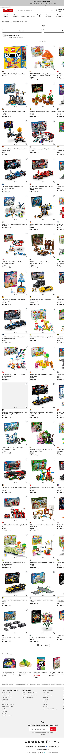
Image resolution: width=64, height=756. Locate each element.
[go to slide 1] (39, 5)
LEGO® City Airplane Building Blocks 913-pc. (14, 224)
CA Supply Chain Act (54, 746)
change (22, 37)
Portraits (45, 702)
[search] (53, 10)
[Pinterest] (36, 741)
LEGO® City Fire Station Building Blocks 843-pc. (14, 525)
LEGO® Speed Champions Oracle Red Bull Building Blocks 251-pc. (41, 413)
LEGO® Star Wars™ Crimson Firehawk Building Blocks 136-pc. (12, 262)
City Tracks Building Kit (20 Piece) (11, 637)
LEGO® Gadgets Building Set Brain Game (13, 74)
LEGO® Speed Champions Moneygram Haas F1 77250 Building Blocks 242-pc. (14, 413)
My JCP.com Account (7, 695)
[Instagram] (29, 741)
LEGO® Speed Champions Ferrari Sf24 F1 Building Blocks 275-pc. (41, 187)
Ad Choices (40, 752)
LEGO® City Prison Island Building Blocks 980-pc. (13, 112)
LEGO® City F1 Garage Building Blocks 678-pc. (43, 149)
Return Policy (5, 702)
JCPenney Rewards (7, 697)
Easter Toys (50, 684)
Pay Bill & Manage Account (29, 692)
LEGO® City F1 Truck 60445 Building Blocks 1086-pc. (14, 488)
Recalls (4, 709)
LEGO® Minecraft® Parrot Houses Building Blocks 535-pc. (42, 488)
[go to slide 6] (46, 5)
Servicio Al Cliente (7, 716)
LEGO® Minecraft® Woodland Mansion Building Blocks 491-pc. (41, 262)
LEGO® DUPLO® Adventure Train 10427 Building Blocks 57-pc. (13, 563)
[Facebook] (32, 741)
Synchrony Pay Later (7, 706)
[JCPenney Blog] (42, 741)
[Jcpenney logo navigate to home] (8, 10)
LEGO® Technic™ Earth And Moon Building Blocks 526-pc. (14, 149)
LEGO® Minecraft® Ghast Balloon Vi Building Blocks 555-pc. (42, 525)
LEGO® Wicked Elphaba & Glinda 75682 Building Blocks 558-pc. (41, 450)
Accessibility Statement (43, 749)
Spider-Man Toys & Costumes (29, 684)
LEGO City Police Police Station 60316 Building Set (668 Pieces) (12, 448)
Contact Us (5, 699)
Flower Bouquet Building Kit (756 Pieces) (41, 637)
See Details (42, 734)
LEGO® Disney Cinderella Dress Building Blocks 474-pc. (13, 300)
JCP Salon (45, 699)
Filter (22, 31)
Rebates (4, 713)
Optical (45, 704)
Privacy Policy (29, 746)
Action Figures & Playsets (16, 684)
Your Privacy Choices (40, 746)
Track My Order (6, 692)
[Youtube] (39, 741)
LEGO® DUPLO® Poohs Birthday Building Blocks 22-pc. (41, 375)
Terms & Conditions (31, 752)
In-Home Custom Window (50, 709)
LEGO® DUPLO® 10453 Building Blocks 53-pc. (42, 337)
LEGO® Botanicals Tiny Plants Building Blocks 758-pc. (43, 112)
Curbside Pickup (47, 695)
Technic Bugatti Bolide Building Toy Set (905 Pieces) (14, 600)
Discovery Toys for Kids (42, 684)
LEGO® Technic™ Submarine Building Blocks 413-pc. (42, 225)
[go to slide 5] (45, 5)
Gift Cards (4, 711)
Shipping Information (8, 704)
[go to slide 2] (40, 5)
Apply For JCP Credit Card (29, 695)
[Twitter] (26, 741)
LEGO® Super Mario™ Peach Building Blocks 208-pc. (42, 563)
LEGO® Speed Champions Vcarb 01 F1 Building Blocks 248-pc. (13, 187)
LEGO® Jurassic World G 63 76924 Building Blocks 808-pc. (42, 300)
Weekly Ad (45, 697)
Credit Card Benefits (27, 697)
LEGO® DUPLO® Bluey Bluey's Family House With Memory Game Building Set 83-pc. (42, 74)
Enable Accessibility (5, 7)
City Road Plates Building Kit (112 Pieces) (41, 600)
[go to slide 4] (43, 5)
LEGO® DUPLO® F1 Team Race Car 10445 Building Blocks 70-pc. (13, 375)
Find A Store (46, 692)
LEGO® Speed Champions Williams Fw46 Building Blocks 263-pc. (13, 337)
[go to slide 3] (42, 5)
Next (46, 645)
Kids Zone (45, 706)
